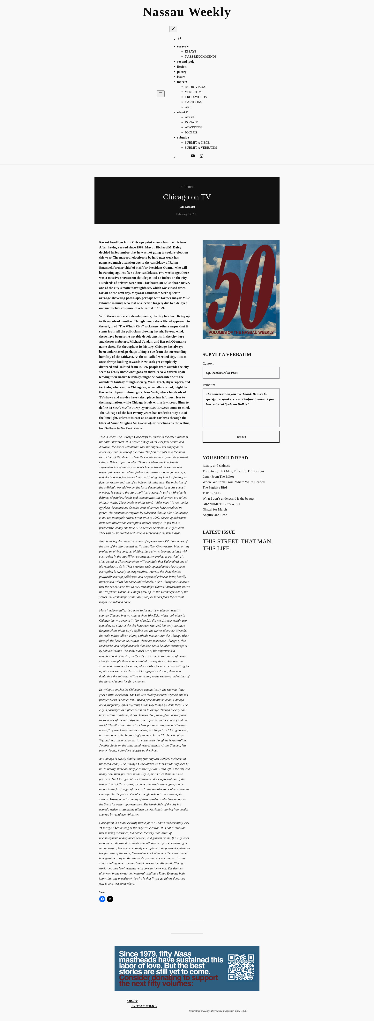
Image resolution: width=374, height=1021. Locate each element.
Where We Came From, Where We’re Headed (234, 482)
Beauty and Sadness (216, 466)
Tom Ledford (187, 206)
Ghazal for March (215, 509)
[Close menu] (173, 29)
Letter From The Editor (218, 476)
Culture (187, 187)
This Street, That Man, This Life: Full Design (233, 471)
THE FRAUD (212, 493)
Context (208, 363)
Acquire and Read (215, 515)
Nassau (164, 12)
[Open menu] (161, 93)
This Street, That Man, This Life (238, 545)
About (132, 1001)
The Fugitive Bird (215, 487)
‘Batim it (241, 436)
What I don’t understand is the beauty (229, 498)
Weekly (209, 12)
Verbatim (209, 385)
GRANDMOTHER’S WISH (221, 504)
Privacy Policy (144, 1006)
